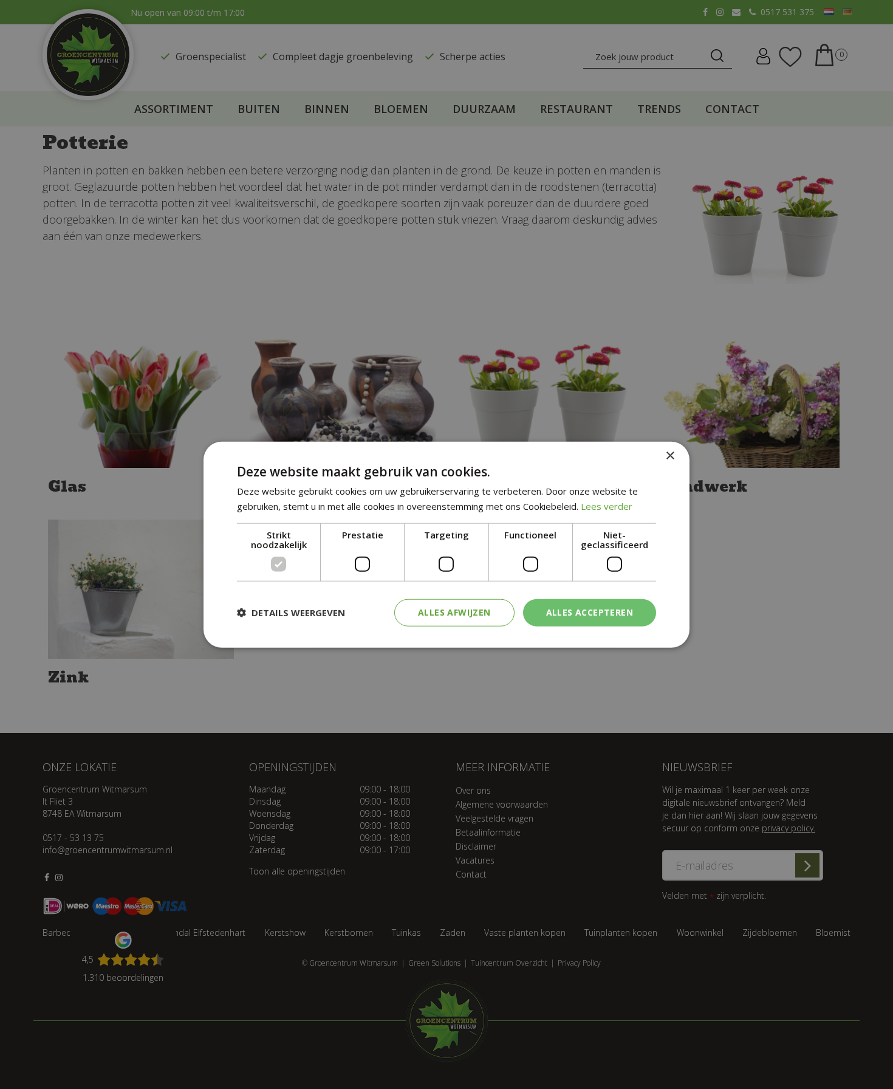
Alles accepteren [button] (589, 612)
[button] (291, 612)
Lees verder (606, 506)
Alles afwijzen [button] (454, 612)
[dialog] (446, 545)
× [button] (669, 456)
